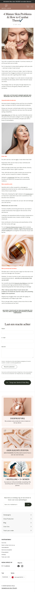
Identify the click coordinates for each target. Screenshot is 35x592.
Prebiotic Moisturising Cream (14, 227)
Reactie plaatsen (9, 367)
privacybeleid (29, 372)
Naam (3, 328)
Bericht (4, 346)
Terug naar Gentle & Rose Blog (19, 382)
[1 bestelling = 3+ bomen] (17, 469)
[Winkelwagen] (28, 6)
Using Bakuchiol (6, 115)
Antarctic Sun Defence (20, 283)
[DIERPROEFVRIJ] (17, 407)
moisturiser (11, 177)
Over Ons (4, 542)
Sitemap (4, 554)
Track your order (6, 557)
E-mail (3, 337)
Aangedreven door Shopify (9, 588)
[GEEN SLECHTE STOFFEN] (17, 439)
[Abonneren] (28, 504)
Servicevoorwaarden (7, 549)
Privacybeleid (5, 552)
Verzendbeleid (5, 547)
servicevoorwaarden (9, 373)
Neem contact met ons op (8, 545)
